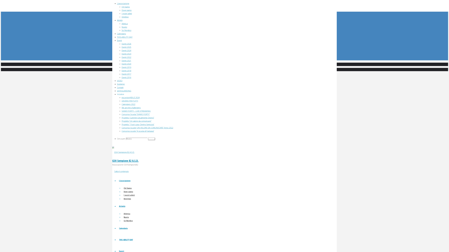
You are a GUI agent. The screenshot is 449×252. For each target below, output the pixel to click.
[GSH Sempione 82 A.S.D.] (123, 152)
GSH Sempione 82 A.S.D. (125, 161)
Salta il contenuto (121, 171)
